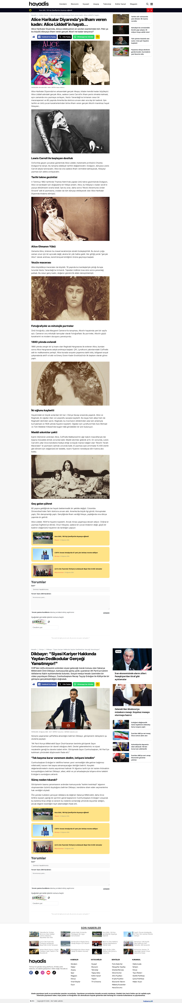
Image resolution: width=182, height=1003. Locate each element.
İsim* (33, 586)
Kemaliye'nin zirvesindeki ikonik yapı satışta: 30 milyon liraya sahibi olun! (140, 30)
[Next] (151, 10)
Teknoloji (94, 970)
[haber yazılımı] (148, 1001)
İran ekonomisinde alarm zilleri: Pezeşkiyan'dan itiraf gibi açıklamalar (131, 676)
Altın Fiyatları (117, 976)
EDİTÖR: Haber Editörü (57, 87)
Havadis (34, 15)
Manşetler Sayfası (119, 967)
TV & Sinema (96, 982)
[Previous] (148, 10)
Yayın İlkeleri (137, 973)
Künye (135, 970)
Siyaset (94, 964)
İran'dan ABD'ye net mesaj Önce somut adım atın (140, 734)
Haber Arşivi (137, 982)
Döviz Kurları (117, 973)
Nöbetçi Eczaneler (119, 985)
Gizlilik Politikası (139, 976)
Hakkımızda (137, 964)
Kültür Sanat (43, 15)
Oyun (73, 985)
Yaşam (93, 979)
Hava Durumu (117, 987)
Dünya (41, 649)
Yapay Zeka (95, 973)
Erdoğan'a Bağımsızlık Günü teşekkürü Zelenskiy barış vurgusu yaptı (140, 724)
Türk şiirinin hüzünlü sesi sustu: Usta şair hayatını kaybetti (140, 41)
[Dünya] (132, 659)
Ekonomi (94, 967)
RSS (32, 1001)
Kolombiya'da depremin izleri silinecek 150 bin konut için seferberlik (140, 746)
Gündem (74, 964)
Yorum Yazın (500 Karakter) (41, 594)
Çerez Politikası (138, 979)
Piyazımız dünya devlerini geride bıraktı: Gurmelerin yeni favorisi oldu (140, 52)
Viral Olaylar (75, 982)
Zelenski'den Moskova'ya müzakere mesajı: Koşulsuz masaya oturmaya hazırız (132, 712)
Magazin (74, 976)
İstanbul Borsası (118, 970)
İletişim (135, 967)
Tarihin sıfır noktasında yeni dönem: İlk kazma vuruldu (139, 19)
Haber (73, 967)
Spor (72, 973)
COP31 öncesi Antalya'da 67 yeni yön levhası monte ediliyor (53, 10)
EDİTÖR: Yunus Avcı (58, 732)
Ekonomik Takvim (118, 982)
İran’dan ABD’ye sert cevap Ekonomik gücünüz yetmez (141, 757)
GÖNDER (106, 613)
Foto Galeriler (117, 964)
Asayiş (73, 970)
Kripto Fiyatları (118, 979)
